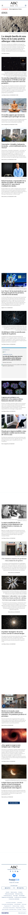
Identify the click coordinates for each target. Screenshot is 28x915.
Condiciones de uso (8, 895)
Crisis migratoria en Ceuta (15, 9)
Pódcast (24, 909)
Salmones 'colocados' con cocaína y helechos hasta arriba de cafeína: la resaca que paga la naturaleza (14, 598)
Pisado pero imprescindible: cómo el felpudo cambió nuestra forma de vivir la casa (13, 433)
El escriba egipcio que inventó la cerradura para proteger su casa (13, 116)
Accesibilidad (21, 895)
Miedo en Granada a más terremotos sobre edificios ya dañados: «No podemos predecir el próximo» (13, 713)
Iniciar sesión (26, 5)
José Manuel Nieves (5, 53)
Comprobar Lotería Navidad (7, 904)
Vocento (7, 892)
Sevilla (16, 5)
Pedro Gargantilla (5, 124)
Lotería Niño (19, 902)
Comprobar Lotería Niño (11, 902)
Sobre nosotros (14, 892)
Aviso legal (15, 895)
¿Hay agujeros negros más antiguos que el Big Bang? (10, 746)
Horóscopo (24, 904)
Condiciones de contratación (20, 897)
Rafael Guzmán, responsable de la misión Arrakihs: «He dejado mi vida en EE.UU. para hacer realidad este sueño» (13, 183)
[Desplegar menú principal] (2, 5)
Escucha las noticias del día (8, 907)
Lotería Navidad (17, 904)
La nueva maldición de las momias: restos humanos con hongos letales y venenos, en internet (11, 525)
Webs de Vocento (22, 913)
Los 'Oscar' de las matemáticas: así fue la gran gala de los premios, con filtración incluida (13, 292)
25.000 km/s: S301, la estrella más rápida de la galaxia (13, 333)
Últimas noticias (16, 906)
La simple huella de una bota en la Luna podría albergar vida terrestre (13, 39)
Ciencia (4, 12)
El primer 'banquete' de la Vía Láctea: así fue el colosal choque (12, 632)
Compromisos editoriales (14, 899)
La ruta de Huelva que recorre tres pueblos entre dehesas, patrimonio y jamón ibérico (12, 358)
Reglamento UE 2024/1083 (7, 897)
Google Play (21, 888)
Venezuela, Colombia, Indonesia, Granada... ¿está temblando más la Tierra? (13, 146)
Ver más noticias (14, 803)
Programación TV (7, 906)
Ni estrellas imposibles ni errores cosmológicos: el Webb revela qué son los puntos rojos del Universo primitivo (13, 80)
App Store (8, 888)
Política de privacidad (9, 893)
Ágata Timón (4, 307)
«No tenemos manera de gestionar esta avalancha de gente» (14, 560)
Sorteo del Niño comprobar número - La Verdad (11, 909)
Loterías (22, 906)
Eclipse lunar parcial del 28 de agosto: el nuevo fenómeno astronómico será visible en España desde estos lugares (12, 785)
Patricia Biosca (4, 159)
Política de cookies (19, 893)
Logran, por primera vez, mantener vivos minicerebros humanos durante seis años (12, 399)
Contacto (20, 892)
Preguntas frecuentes (20, 907)
